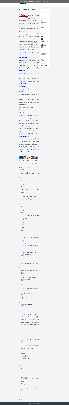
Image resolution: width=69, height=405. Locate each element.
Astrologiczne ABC (33, 6)
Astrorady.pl (44, 20)
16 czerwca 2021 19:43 (25, 377)
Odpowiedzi (22, 230)
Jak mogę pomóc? (38, 6)
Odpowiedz (22, 175)
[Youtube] (47, 13)
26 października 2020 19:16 (24, 365)
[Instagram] (46, 13)
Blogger (47, 65)
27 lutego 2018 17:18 (27, 241)
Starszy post (38, 167)
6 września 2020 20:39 (25, 333)
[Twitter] (43, 13)
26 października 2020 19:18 (26, 338)
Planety (41, 59)
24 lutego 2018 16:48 (25, 218)
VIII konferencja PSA (43, 60)
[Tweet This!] (22, 152)
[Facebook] (41, 13)
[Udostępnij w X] (20, 153)
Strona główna (25, 6)
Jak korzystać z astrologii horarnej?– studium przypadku (24, 161)
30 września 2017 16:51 (24, 177)
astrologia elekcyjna (43, 54)
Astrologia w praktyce (32, 10)
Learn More (45, 1)
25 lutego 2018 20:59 (24, 235)
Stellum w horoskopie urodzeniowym (27, 9)
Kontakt (44, 6)
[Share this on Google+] (23, 152)
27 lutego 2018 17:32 (25, 250)
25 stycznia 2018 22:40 (23, 204)
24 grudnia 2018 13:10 (25, 261)
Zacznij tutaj (29, 6)
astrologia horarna (43, 55)
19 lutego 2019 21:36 (25, 267)
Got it (47, 1)
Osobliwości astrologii (43, 58)
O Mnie (42, 6)
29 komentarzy (36, 10)
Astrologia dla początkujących (44, 52)
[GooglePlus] (44, 13)
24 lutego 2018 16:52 (27, 231)
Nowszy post (20, 167)
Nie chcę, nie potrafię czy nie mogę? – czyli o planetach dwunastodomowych (46, 45)
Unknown (22, 261)
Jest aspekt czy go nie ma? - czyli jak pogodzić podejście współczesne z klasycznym (32, 161)
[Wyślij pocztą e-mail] (19, 153)
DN (22, 338)
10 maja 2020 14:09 (24, 312)
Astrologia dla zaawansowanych (27, 10)
